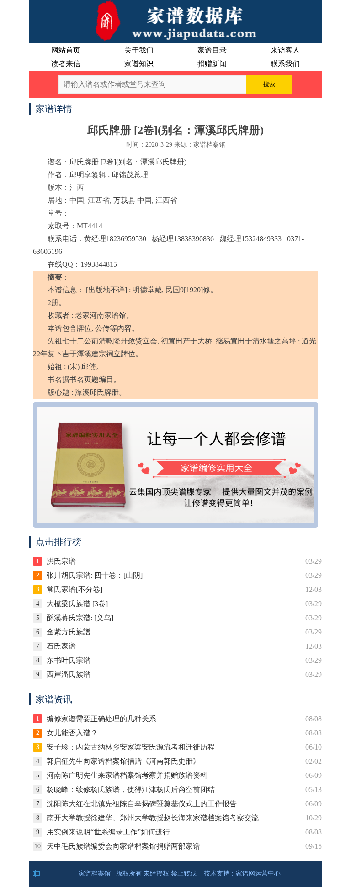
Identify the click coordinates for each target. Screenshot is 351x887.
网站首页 (65, 50)
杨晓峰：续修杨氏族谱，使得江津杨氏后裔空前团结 (131, 789)
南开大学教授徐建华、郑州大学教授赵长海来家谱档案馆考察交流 (153, 818)
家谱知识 (139, 64)
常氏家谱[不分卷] (74, 589)
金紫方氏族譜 (68, 632)
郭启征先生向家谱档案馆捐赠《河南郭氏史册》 (123, 761)
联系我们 (285, 64)
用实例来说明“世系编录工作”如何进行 (108, 832)
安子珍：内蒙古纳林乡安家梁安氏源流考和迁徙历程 (131, 747)
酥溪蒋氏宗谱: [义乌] (80, 618)
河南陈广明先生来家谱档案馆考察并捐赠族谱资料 (127, 775)
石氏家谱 (61, 646)
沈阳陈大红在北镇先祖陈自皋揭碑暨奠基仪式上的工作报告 (142, 804)
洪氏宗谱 (61, 561)
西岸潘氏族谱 (68, 674)
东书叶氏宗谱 (68, 660)
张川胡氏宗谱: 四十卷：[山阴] (95, 575)
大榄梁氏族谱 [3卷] (77, 603)
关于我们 (139, 50)
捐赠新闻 (212, 64)
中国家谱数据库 (175, 20)
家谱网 (245, 873)
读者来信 (65, 64)
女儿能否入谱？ (72, 733)
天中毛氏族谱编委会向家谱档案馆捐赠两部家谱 (123, 846)
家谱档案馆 (95, 873)
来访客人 (285, 50)
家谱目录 (212, 50)
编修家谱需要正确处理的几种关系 (101, 719)
